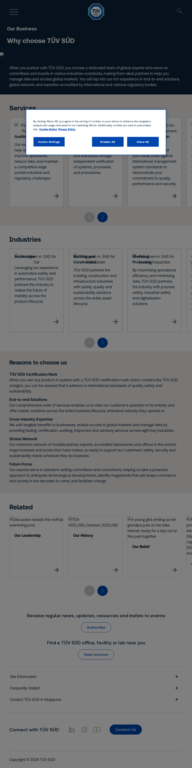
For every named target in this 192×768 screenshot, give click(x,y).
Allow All (143, 141)
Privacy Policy (66, 128)
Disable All (107, 141)
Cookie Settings (49, 141)
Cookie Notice (48, 128)
